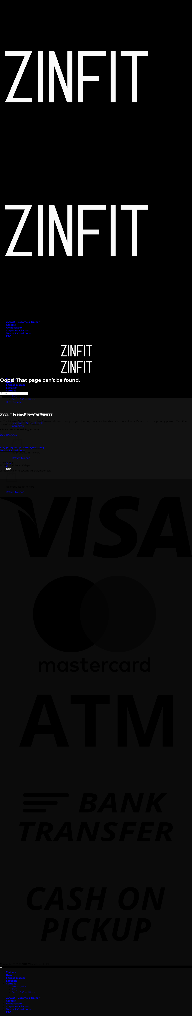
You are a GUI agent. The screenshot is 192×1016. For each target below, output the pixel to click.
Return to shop (21, 457)
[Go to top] (1, 967)
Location (11, 980)
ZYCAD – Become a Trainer (23, 322)
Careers (11, 324)
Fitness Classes (16, 384)
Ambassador (14, 327)
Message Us (19, 986)
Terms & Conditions (18, 333)
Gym (9, 975)
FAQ (8, 336)
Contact (11, 390)
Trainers (11, 972)
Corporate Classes (17, 330)
